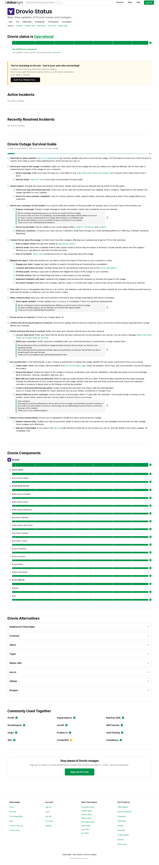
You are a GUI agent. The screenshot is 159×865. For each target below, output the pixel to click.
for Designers (67, 22)
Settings (48, 826)
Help (138, 2)
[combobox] (44, 2)
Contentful (63, 740)
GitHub (13, 681)
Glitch (12, 645)
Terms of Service (16, 826)
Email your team (37, 179)
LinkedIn (102, 227)
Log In (47, 812)
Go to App (49, 821)
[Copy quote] (107, 218)
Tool (17, 22)
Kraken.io (62, 732)
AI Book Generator (124, 812)
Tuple (12, 654)
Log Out (48, 816)
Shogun (13, 690)
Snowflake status (87, 822)
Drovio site (52, 26)
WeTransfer (113, 725)
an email (44, 338)
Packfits (120, 840)
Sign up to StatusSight (47, 158)
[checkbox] (8, 158)
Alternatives (41, 26)
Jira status (85, 833)
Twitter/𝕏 (79, 227)
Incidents (19, 26)
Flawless (120, 826)
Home (11, 807)
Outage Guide (30, 26)
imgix (11, 732)
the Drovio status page (76, 365)
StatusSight (121, 821)
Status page (62, 26)
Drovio (15, 459)
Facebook (89, 227)
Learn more (56, 52)
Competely (121, 816)
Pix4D (11, 717)
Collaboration (27, 22)
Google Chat (106, 173)
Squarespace (64, 717)
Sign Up (149, 2)
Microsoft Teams (90, 173)
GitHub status (86, 818)
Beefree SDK (113, 717)
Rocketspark (15, 725)
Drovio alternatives (108, 268)
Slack (79, 173)
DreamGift (121, 830)
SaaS (10, 22)
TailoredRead (122, 807)
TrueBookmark (123, 835)
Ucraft (60, 725)
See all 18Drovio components (24, 49)
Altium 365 (15, 663)
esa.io (12, 672)
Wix (10, 740)
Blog (130, 2)
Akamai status (86, 814)
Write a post (38, 254)
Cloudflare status (87, 807)
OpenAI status (86, 811)
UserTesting (113, 732)
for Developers (53, 22)
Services (120, 2)
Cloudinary (112, 740)
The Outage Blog (16, 816)
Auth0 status (86, 826)
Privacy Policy (14, 830)
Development (40, 22)
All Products (122, 844)
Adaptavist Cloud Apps (22, 626)
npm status (85, 829)
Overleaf (14, 635)
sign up (57, 428)
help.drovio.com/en (66, 244)
